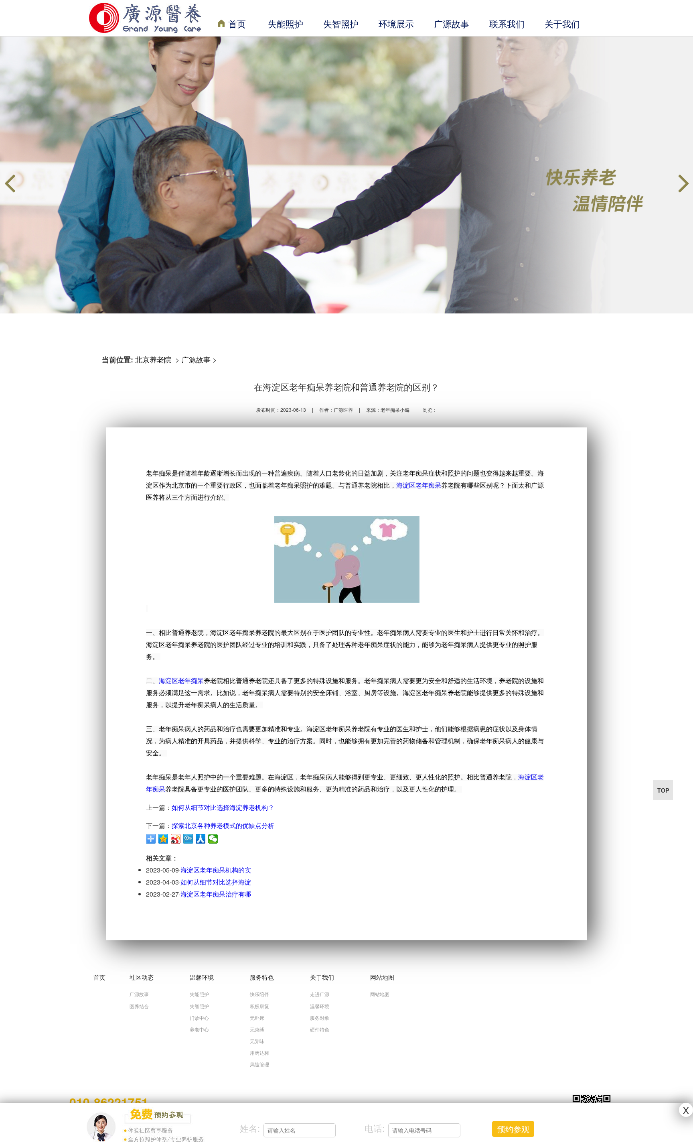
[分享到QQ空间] (163, 839)
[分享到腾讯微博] (188, 839)
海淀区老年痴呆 (418, 485)
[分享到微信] (213, 839)
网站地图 (382, 977)
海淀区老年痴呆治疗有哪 (215, 894)
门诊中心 (199, 1017)
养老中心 (199, 1029)
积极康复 (259, 1006)
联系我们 (507, 23)
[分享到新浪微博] (176, 839)
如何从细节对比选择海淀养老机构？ (223, 807)
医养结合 (139, 1006)
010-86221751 (108, 1101)
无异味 (257, 1040)
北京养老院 (154, 359)
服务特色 (262, 977)
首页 (237, 23)
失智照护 (341, 23)
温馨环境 (202, 977)
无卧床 (257, 1017)
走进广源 (319, 993)
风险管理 (259, 1064)
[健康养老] (346, 174)
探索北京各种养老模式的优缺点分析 (223, 825)
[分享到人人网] (201, 839)
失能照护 (285, 23)
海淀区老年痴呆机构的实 (215, 870)
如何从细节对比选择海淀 (215, 882)
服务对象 (319, 1017)
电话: (375, 1128)
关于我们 (562, 23)
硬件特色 (319, 1029)
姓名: (250, 1128)
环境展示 (396, 23)
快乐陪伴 (259, 993)
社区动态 (142, 977)
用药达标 (259, 1052)
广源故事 (451, 23)
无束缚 (257, 1029)
